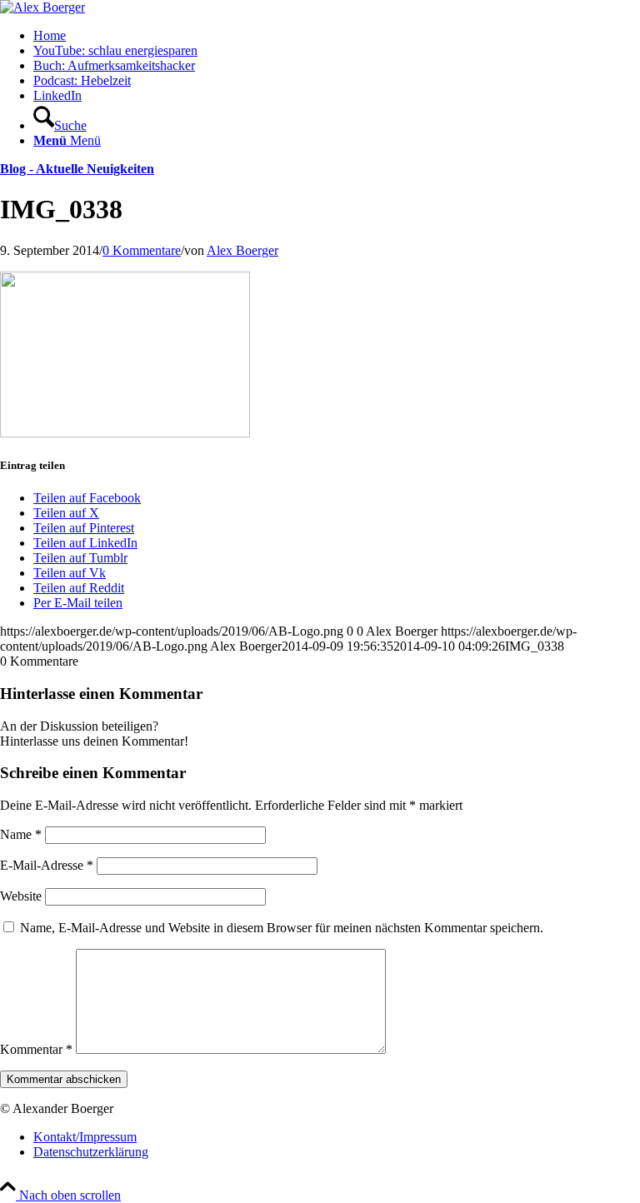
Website (21, 896)
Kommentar (36, 1049)
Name (21, 834)
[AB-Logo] (42, 7)
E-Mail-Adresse (46, 865)
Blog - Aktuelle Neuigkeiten (77, 169)
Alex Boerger (242, 250)
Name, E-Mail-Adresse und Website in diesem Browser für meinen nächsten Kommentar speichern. (281, 928)
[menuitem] (336, 35)
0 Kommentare (141, 250)
